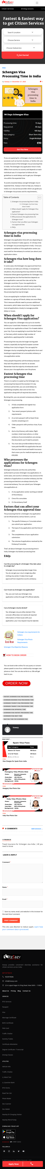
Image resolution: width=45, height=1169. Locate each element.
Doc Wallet (6, 1109)
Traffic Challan (7, 1034)
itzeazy (7, 82)
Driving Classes (7, 1055)
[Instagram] (9, 1151)
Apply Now (14, 1164)
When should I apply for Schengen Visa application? (25, 210)
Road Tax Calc (7, 1093)
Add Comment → (37, 829)
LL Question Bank (8, 1083)
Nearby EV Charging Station (12, 1114)
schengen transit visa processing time (18, 706)
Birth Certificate (7, 1023)
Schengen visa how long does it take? (29, 205)
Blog (19, 991)
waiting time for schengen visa (16, 719)
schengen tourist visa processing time (18, 703)
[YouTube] (23, 1151)
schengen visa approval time (15, 709)
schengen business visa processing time (18, 700)
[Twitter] (19, 1151)
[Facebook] (4, 1151)
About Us (5, 991)
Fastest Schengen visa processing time (25, 214)
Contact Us (26, 991)
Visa (4, 68)
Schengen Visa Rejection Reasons (16, 647)
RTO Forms (6, 1088)
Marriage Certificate (9, 1018)
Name (5, 887)
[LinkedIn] (14, 1151)
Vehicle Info (6, 1067)
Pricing (13, 991)
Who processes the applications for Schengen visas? (24, 218)
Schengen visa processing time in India (25, 201)
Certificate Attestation (9, 1044)
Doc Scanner (6, 1104)
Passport (5, 1007)
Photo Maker (6, 1098)
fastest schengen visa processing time (18, 696)
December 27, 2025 (19, 82)
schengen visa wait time (13, 716)
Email (4, 899)
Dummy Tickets (7, 1039)
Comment (6, 862)
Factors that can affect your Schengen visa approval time (25, 223)
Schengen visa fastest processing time (18, 712)
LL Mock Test (6, 1077)
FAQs (14, 227)
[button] (14, 32)
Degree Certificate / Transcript (12, 1050)
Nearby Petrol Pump (9, 1120)
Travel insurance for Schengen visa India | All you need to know (22, 845)
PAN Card (5, 1028)
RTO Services (6, 1002)
